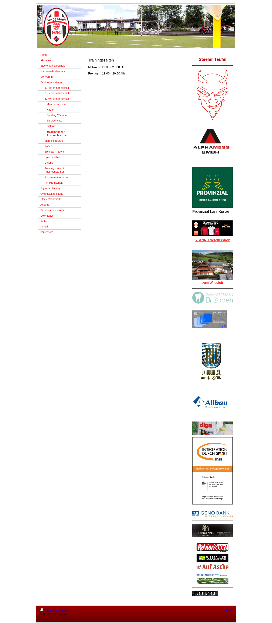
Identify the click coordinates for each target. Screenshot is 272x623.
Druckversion (52, 610)
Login (229, 610)
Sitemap (65, 610)
